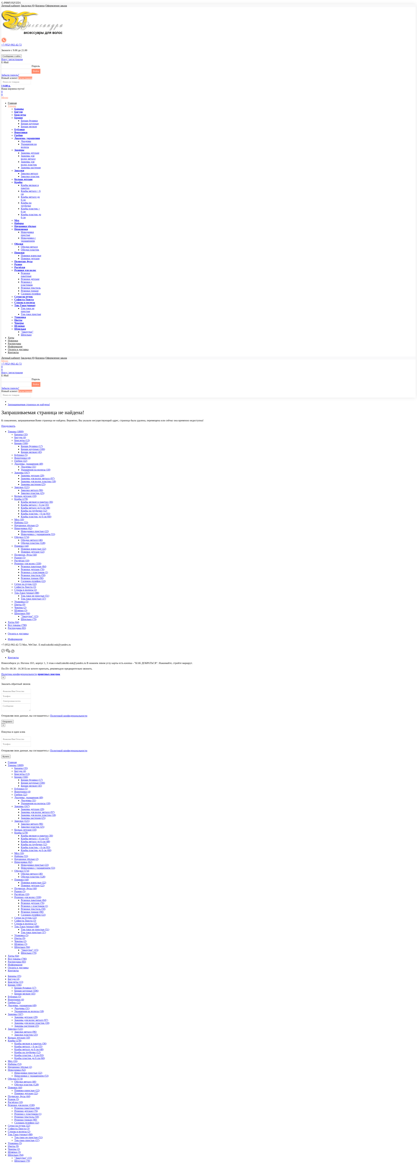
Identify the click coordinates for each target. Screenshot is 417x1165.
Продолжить (8, 426)
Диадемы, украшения (27, 138)
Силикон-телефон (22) (33, 581)
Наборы (19, 223)
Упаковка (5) (21, 601)
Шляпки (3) (20, 610)
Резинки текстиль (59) (33, 575)
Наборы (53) (21, 522)
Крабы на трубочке (26, 204)
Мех (16, 220)
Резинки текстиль (31, 287)
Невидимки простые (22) (35, 531)
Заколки (19, 170)
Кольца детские (23, 179)
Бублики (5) (21, 455)
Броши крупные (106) (33, 449)
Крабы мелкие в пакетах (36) (37, 502)
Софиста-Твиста (24, 299)
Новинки (13, 340)
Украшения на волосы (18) (35, 469)
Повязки (19, 252)
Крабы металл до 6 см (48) (35, 507)
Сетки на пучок (23, 296)
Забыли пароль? (10, 75)
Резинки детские (30, 279)
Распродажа (14, 343)
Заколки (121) (21, 487)
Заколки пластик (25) (32, 493)
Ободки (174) (21, 537)
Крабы (18, 182)
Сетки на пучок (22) (25, 584)
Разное (18, 264)
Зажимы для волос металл (28, 157)
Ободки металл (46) (32, 540)
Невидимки (21, 229)
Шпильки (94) (22, 613)
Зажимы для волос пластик (29, 163)
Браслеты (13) (22, 440)
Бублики (19, 129)
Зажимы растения (31, 167)
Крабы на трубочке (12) (34, 510)
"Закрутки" (27, 331)
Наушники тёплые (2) (26, 525)
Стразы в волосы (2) (25, 590)
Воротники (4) (22, 458)
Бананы (19, 109)
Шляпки (19, 326)
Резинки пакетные (26, 274)
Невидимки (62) (23, 528)
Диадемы (26, 141)
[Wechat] (8, 652)
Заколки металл (29, 173)
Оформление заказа (56, 5)
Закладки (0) (28, 5)
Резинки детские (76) (32, 569)
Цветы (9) (19, 604)
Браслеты (20, 114)
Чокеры (19, 323)
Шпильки (20, 329)
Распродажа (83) (17, 628)
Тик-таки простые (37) (33, 598)
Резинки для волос (25, 270)
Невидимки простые (27, 233)
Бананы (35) (21, 434)
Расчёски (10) (21, 560)
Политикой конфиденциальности (68, 715)
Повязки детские (30, 258)
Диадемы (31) (28, 466)
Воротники (20, 132)
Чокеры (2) (20, 607)
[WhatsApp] (12, 652)
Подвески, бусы (23, 261)
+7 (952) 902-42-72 (11, 44)
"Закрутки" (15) (29, 616)
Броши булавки (29, 120)
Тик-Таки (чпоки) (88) (26, 592)
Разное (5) (19, 557)
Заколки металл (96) (32, 490)
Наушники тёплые (25, 226)
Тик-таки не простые (27, 310)
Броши (18, 117)
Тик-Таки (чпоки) (24, 305)
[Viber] (3, 652)
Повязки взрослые (31, 255)
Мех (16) (19, 519)
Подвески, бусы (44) (25, 554)
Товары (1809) (16, 431)
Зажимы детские (30, 153)
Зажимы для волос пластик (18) (38, 481)
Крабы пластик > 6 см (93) (35, 513)
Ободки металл (29, 246)
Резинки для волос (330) (27, 563)
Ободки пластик (30, 249)
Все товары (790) (17, 625)
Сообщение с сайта (11, 56)
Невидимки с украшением (28, 239)
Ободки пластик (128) (33, 543)
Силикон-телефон (31, 293)
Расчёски (19, 267)
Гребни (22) (20, 460)
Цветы (18, 320)
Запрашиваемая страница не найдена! (29, 404)
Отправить (7, 721)
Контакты (13, 352)
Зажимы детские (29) (32, 475)
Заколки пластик (30, 176)
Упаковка (20, 317)
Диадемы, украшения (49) (28, 463)
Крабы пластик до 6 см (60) (36, 516)
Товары (12, 106)
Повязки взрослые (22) (33, 548)
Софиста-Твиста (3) (25, 587)
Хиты (11, 337)
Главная (12, 103)
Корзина (40, 5)
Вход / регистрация (12, 59)
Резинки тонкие (30, 290)
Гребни (18, 135)
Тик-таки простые (31, 314)
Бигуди (18, 111)
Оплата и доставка (18, 349)
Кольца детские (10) (25, 496)
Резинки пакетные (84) (33, 566)
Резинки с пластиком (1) (34, 572)
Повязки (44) (21, 546)
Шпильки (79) (28, 619)
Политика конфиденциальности (19, 674)
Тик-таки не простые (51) (35, 595)
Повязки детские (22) (32, 551)
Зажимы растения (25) (33, 484)
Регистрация (25, 78)
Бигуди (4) (20, 437)
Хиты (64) (13, 622)
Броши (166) (21, 443)
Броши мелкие (29, 126)
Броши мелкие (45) (31, 452)
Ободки (18, 243)
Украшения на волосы (29, 145)
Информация (15, 346)
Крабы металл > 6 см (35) (35, 504)
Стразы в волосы (24, 302)
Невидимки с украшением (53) (38, 534)
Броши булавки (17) (32, 446)
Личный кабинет (10, 5)
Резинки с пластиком (27, 283)
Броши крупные (30, 123)
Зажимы (19, 150)
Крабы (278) (21, 499)
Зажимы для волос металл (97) (38, 478)
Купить (6, 756)
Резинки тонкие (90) (32, 578)
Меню (4, 97)
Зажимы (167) (22, 472)
